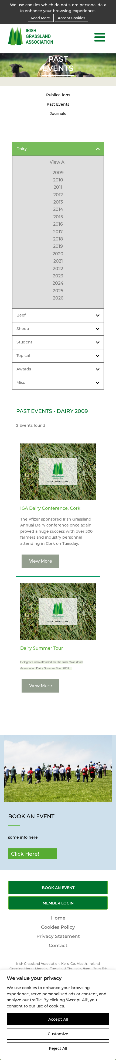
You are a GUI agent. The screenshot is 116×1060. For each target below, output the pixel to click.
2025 (58, 290)
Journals (58, 113)
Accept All (58, 1019)
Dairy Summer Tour (41, 648)
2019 (58, 246)
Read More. (41, 18)
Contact (58, 945)
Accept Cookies (71, 18)
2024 (58, 283)
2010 (58, 180)
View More (40, 561)
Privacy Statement (58, 936)
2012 (58, 194)
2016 (58, 224)
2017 (58, 231)
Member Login (58, 903)
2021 (58, 261)
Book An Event (58, 887)
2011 (58, 187)
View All (58, 162)
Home (58, 918)
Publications (58, 94)
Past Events (58, 104)
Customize (58, 1033)
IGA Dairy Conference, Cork (50, 508)
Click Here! (25, 854)
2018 (58, 239)
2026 (58, 298)
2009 (58, 172)
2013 (58, 202)
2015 (58, 216)
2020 (58, 253)
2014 (58, 209)
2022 (58, 268)
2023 (58, 275)
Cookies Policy (58, 927)
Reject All (58, 1048)
